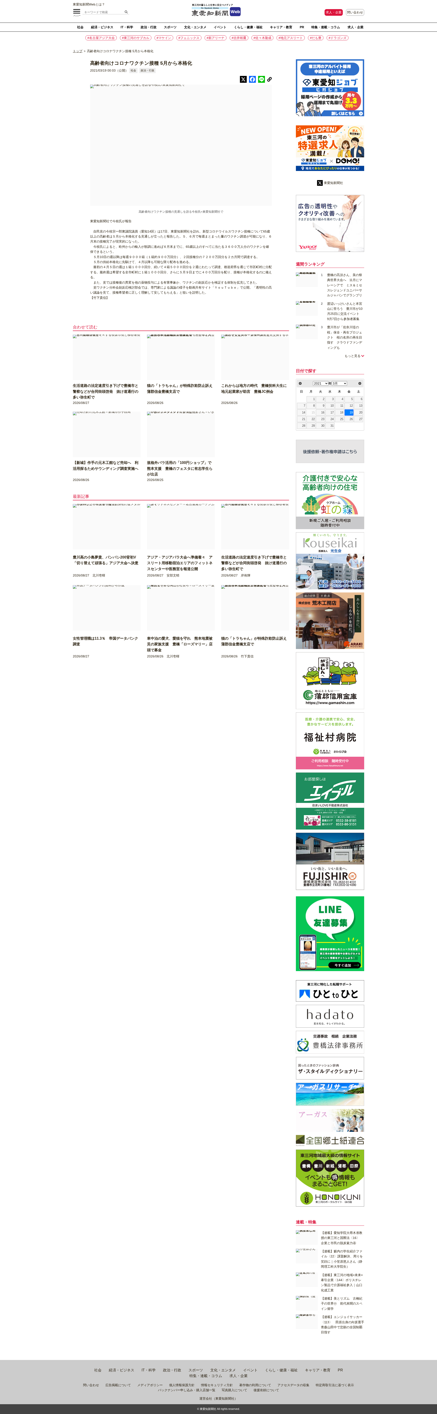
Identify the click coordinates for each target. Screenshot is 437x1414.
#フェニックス (188, 38)
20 (360, 412)
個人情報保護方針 (182, 1385)
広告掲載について (118, 1385)
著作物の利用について (255, 1385)
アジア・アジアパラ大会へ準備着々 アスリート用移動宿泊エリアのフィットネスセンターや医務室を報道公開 (180, 563)
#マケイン (164, 38)
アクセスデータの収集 (293, 1385)
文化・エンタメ (195, 27)
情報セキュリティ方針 (217, 1385)
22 (313, 419)
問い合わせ (355, 12)
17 (332, 412)
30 (322, 425)
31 (332, 425)
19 (351, 412)
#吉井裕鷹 (239, 38)
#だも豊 (315, 38)
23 (322, 419)
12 (351, 405)
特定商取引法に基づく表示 (335, 1385)
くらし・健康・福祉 (248, 27)
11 (341, 405)
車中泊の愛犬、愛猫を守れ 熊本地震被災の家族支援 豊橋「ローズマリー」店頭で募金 (180, 644)
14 (303, 412)
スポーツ (170, 27)
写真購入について (234, 1390)
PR (302, 27)
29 (313, 425)
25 (341, 419)
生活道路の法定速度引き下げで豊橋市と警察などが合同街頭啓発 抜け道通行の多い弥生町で (105, 391)
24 (332, 419)
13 (360, 405)
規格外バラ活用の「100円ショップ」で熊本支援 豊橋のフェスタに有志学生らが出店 (180, 468)
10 (332, 405)
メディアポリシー (150, 1385)
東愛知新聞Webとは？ (89, 4)
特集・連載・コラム (325, 27)
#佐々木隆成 (262, 38)
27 (360, 419)
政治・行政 (149, 27)
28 (303, 425)
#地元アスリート (291, 38)
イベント (220, 27)
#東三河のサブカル (135, 38)
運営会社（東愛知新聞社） (218, 1398)
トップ (77, 51)
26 (351, 419)
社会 (80, 27)
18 (341, 412)
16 (322, 412)
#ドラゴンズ (337, 38)
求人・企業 (334, 12)
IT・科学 (127, 27)
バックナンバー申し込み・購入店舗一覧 (186, 1390)
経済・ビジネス (102, 27)
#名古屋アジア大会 (101, 38)
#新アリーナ (215, 38)
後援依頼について (266, 1390)
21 (303, 419)
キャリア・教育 (281, 27)
